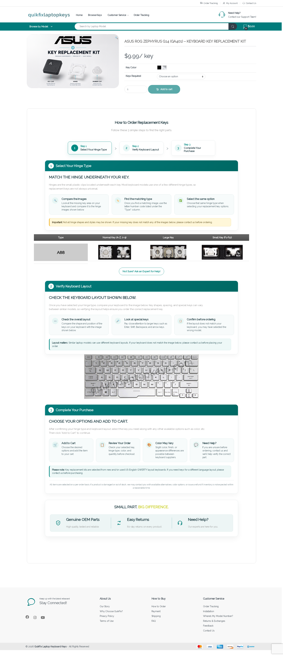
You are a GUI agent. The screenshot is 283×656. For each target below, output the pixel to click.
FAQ (153, 621)
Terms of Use (106, 621)
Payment (155, 611)
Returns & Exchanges (214, 621)
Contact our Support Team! (242, 17)
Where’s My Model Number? (218, 616)
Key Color (131, 67)
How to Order (158, 606)
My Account (231, 3)
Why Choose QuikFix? (111, 611)
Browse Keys (95, 15)
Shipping (156, 616)
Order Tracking (211, 3)
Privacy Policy (107, 616)
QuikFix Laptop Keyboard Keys (50, 646)
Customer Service (117, 15)
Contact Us (251, 3)
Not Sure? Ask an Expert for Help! (141, 271)
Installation (208, 611)
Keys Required (133, 76)
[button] (116, 38)
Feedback (208, 625)
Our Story (105, 606)
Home (79, 15)
